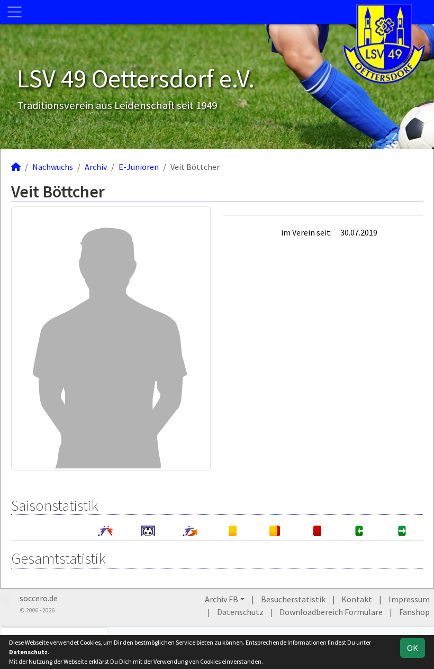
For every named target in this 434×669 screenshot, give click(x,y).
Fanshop (414, 612)
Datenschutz (240, 612)
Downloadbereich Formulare (331, 612)
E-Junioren (139, 166)
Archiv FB (221, 599)
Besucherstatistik (293, 599)
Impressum (409, 599)
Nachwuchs (52, 166)
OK (412, 648)
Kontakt (356, 599)
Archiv (96, 166)
